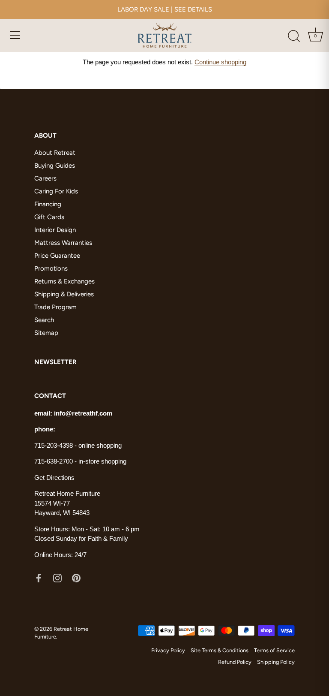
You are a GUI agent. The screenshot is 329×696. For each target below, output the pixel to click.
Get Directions (54, 477)
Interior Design (55, 230)
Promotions (51, 268)
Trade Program (55, 307)
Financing (47, 204)
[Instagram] (57, 577)
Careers (45, 178)
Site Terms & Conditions (219, 650)
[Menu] (15, 35)
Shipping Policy (276, 662)
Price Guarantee (57, 255)
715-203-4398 (53, 445)
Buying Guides (54, 165)
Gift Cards (49, 217)
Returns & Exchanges (64, 281)
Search (44, 320)
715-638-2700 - (56, 461)
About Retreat (54, 153)
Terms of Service (274, 650)
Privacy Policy (168, 650)
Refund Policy (234, 662)
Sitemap (46, 333)
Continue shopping (220, 62)
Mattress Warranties (63, 243)
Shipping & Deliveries (64, 294)
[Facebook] (38, 577)
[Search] (293, 36)
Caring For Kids (56, 191)
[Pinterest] (76, 577)
